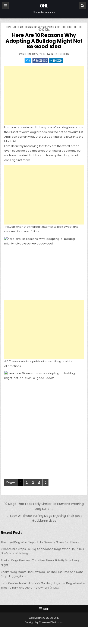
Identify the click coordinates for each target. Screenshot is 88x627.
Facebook (41, 60)
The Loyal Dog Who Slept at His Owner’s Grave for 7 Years (40, 542)
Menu (46, 609)
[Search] (82, 5)
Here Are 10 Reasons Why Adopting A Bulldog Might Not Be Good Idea (44, 41)
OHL (44, 5)
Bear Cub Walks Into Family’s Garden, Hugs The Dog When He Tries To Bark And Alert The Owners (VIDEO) (43, 585)
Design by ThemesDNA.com (44, 622)
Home (9, 27)
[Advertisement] (44, 95)
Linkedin (57, 60)
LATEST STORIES (60, 54)
